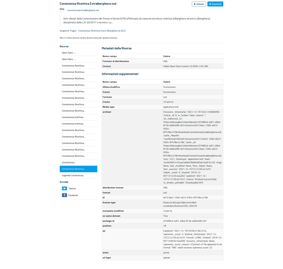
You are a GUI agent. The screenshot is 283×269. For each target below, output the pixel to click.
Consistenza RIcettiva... (73, 156)
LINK (205, 66)
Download (216, 3)
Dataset (200, 3)
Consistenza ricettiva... (73, 117)
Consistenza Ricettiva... (73, 65)
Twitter (72, 188)
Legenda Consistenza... (73, 175)
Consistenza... (68, 162)
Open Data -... (69, 52)
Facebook (73, 195)
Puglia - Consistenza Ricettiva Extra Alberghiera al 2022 (98, 30)
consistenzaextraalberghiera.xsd (83, 10)
